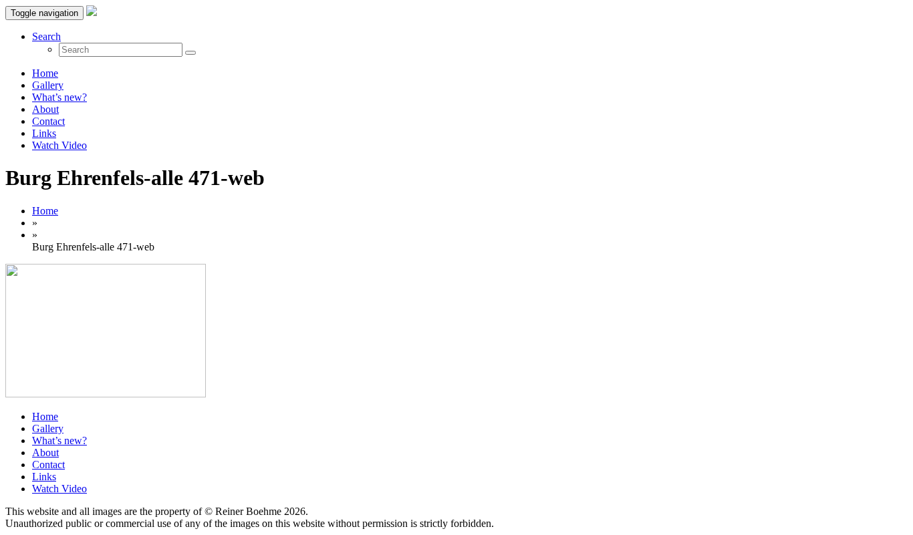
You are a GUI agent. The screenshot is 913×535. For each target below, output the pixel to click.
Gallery (47, 85)
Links (44, 133)
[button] (46, 36)
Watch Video (59, 145)
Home (45, 73)
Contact (48, 121)
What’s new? (59, 97)
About (45, 109)
